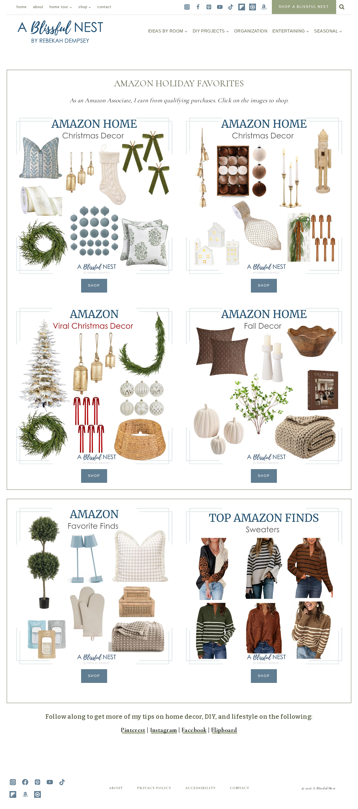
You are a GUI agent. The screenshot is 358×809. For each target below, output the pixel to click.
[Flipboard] (241, 6)
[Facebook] (197, 6)
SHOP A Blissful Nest (304, 6)
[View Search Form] (342, 7)
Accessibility (200, 788)
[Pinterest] (208, 6)
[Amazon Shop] (263, 6)
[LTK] (252, 6)
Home (22, 7)
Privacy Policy (154, 788)
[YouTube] (219, 6)
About (38, 7)
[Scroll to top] (342, 748)
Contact (104, 7)
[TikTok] (230, 6)
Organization (250, 31)
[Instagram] (187, 6)
